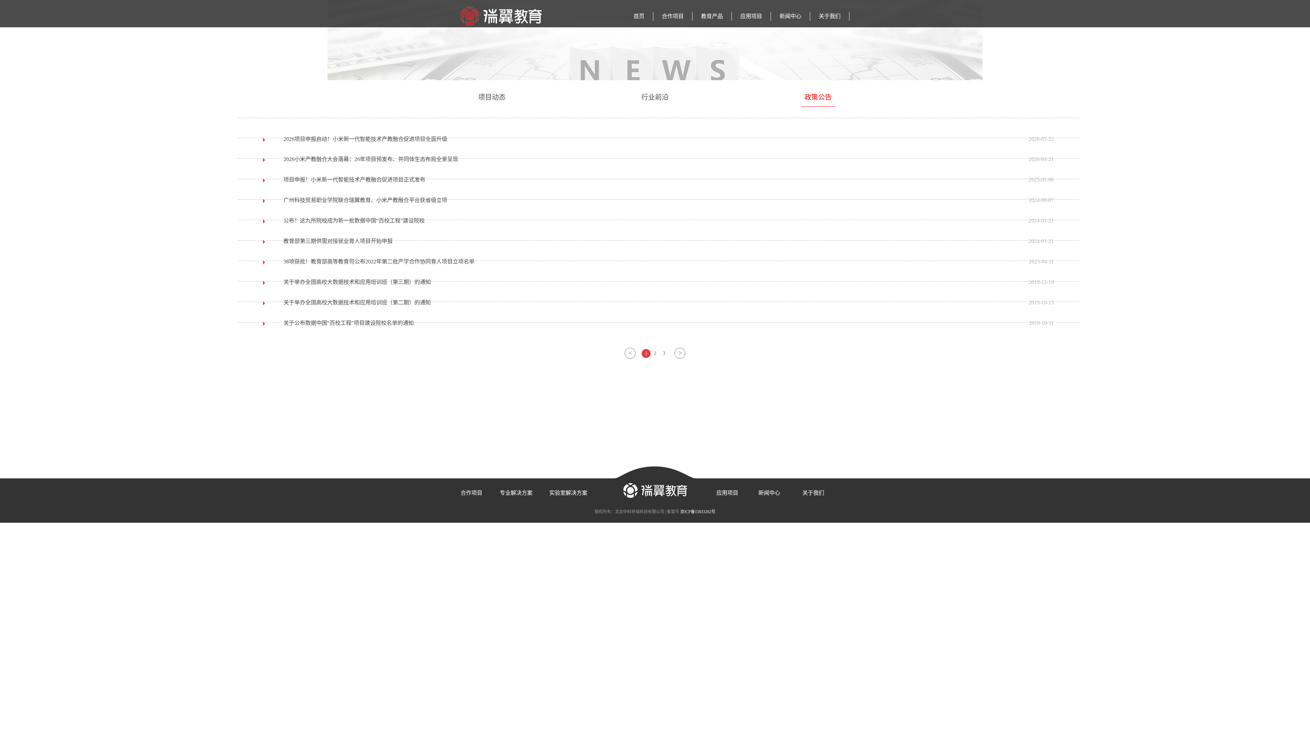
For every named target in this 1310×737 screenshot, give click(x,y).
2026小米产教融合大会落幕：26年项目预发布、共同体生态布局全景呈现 (370, 159)
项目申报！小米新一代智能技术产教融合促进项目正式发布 (354, 180)
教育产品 (712, 16)
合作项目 (673, 16)
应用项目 (751, 16)
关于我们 (830, 16)
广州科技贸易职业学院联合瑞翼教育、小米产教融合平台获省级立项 (365, 200)
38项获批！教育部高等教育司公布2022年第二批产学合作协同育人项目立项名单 (379, 261)
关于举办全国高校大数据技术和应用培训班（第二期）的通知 (357, 302)
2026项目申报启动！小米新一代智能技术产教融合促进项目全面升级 (365, 139)
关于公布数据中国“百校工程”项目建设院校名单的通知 (348, 323)
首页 (639, 16)
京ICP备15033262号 (697, 511)
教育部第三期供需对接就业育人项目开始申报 (338, 241)
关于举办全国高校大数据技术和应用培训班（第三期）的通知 (357, 282)
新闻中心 (790, 16)
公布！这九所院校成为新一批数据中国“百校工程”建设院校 (354, 220)
